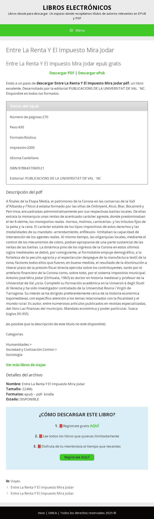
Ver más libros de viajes (26, 365)
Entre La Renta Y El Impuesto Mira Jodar (42, 487)
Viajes (15, 481)
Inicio (41, 513)
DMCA (52, 513)
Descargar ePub (91, 73)
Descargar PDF (61, 73)
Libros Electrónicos (77, 7)
